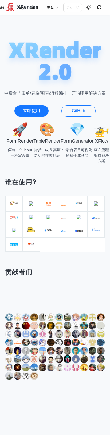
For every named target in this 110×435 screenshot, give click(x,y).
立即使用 (31, 110)
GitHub (78, 111)
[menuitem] (27, 7)
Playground (27, 7)
